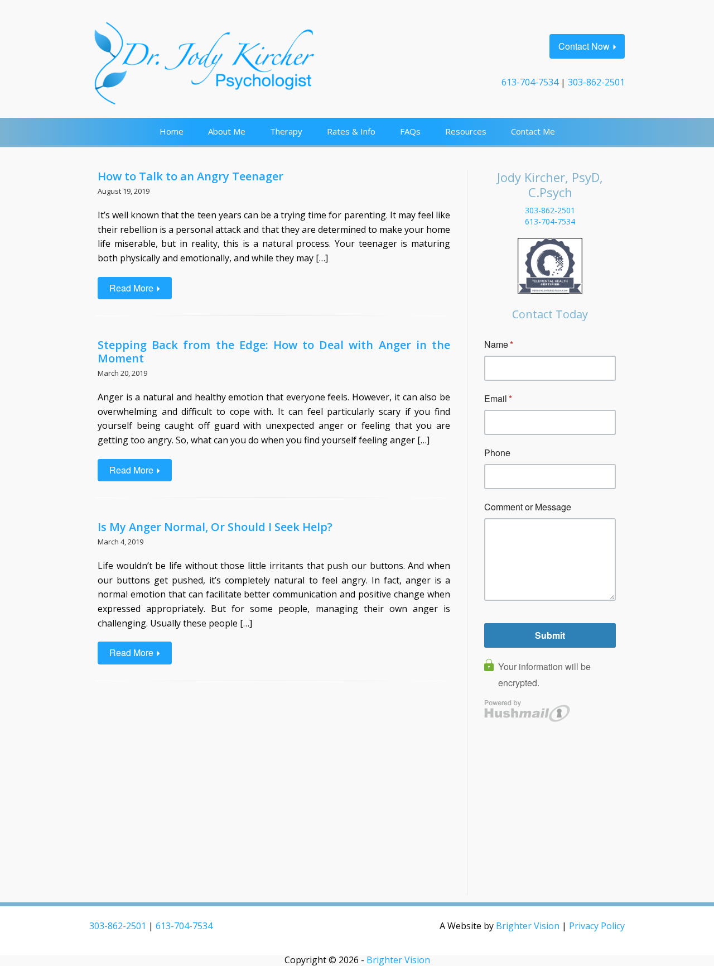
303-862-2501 (596, 82)
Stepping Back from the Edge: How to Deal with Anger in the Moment (274, 351)
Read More (131, 287)
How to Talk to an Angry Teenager (190, 176)
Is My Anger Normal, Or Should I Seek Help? (215, 526)
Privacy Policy (597, 926)
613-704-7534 (529, 82)
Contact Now (584, 46)
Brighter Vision (527, 926)
